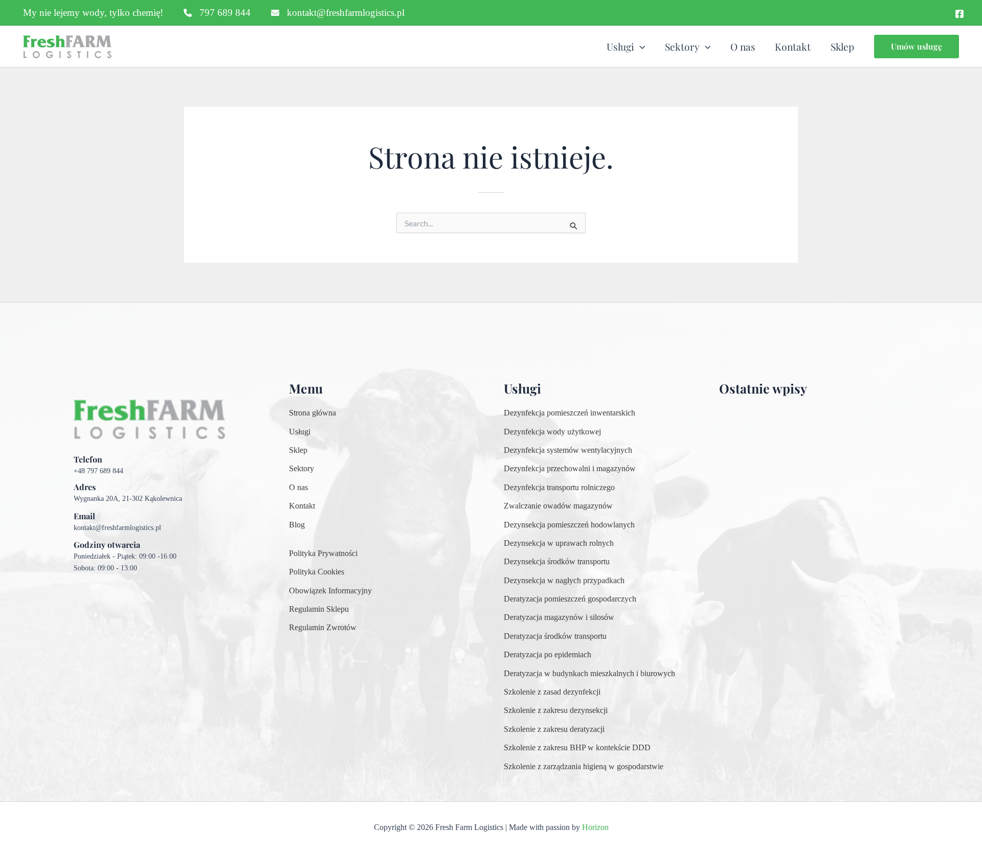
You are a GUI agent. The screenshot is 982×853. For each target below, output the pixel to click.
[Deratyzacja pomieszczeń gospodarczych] (570, 599)
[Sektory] (301, 468)
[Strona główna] (312, 413)
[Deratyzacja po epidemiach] (547, 654)
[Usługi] (299, 432)
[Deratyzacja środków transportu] (555, 636)
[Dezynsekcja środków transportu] (557, 561)
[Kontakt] (302, 506)
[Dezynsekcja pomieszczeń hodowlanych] (569, 525)
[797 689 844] (217, 13)
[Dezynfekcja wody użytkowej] (552, 432)
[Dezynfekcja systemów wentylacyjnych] (568, 450)
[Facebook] (959, 13)
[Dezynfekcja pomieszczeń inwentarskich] (569, 413)
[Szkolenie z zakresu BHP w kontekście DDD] (577, 747)
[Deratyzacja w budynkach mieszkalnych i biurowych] (589, 673)
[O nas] (298, 487)
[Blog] (297, 525)
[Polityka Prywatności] (323, 553)
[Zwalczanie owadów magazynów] (558, 506)
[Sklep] (298, 450)
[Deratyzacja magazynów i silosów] (559, 617)
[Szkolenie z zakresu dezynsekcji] (556, 710)
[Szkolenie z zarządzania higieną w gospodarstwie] (583, 766)
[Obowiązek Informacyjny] (330, 590)
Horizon (595, 827)
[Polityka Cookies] (316, 572)
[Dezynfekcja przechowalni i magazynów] (570, 468)
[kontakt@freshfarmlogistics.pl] (338, 13)
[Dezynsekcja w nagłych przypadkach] (564, 580)
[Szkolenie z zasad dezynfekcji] (552, 692)
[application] (639, 46)
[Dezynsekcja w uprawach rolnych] (559, 543)
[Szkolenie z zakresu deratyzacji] (554, 729)
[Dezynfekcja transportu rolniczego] (559, 487)
